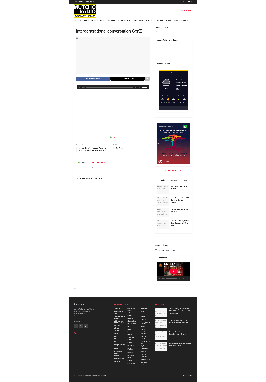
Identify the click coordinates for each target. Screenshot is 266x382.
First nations (131, 321)
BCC (115, 341)
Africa (116, 314)
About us (83, 20)
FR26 (129, 329)
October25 (144, 308)
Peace (143, 317)
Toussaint (144, 357)
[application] (113, 87)
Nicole (129, 360)
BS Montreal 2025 (118, 352)
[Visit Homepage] (85, 11)
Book (116, 348)
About (75, 1)
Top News (144, 346)
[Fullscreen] (187, 278)
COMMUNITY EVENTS (181, 20)
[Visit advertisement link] (186, 11)
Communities (113, 20)
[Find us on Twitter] (186, 2)
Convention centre (131, 309)
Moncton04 (131, 355)
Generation (131, 337)
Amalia (116, 331)
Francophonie (132, 332)
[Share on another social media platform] (147, 79)
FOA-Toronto (131, 324)
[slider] (145, 87)
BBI (115, 336)
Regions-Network (97, 20)
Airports (117, 325)
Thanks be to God (145, 342)
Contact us (138, 20)
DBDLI (129, 315)
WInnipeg (144, 362)
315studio (117, 308)
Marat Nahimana (130, 349)
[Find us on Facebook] (183, 2)
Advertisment (118, 311)
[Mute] (140, 87)
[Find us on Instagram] (86, 326)
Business (117, 356)
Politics (143, 319)
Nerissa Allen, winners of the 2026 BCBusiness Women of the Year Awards (180, 311)
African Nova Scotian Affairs (119, 322)
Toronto (143, 351)
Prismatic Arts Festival (145, 323)
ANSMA (116, 333)
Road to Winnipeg (144, 332)
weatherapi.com (173, 108)
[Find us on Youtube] (189, 2)
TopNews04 (144, 348)
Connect (117, 361)
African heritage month (119, 317)
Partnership (126, 20)
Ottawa (143, 314)
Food (129, 326)
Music (129, 358)
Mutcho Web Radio (164, 20)
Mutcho (80, 375)
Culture (129, 313)
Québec (143, 326)
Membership (150, 20)
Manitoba (130, 345)
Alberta (116, 328)
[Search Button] (191, 20)
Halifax (129, 340)
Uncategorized (145, 359)
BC (115, 339)
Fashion (130, 318)
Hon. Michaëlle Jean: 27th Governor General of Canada (180, 200)
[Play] (80, 87)
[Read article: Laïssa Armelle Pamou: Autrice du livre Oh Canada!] (161, 346)
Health (129, 342)
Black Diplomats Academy (119, 345)
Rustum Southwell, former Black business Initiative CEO (180, 223)
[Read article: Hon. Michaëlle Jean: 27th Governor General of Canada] (161, 323)
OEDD (142, 311)
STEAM (143, 339)
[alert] (173, 32)
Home (76, 20)
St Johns (143, 336)
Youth (143, 365)
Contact (80, 1)
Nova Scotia (131, 363)
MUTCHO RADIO (98, 163)
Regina (143, 329)
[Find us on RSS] (191, 2)
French (129, 334)
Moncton (130, 352)
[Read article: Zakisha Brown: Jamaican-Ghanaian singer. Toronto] (161, 335)
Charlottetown (119, 358)
